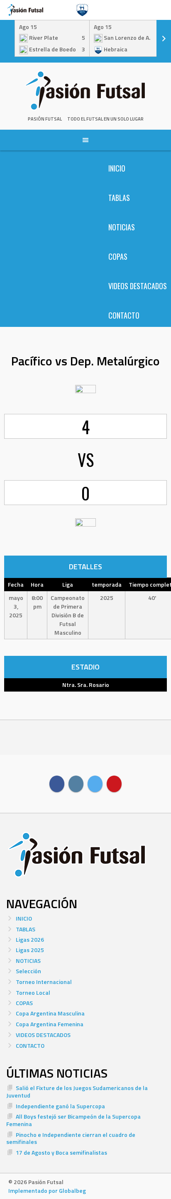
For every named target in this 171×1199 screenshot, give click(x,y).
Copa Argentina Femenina (49, 1024)
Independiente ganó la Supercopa (60, 1106)
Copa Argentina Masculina (50, 1013)
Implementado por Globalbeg (47, 1190)
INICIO (116, 168)
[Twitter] (95, 784)
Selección (28, 971)
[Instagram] (75, 784)
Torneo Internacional (44, 981)
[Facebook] (56, 784)
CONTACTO (123, 315)
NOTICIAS (121, 227)
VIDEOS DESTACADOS (137, 285)
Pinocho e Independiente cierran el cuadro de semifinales (70, 1138)
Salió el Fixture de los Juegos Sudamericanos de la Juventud (77, 1091)
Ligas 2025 (30, 949)
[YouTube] (114, 784)
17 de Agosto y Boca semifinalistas (61, 1152)
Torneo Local (33, 992)
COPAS (117, 256)
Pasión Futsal (45, 119)
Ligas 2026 (30, 939)
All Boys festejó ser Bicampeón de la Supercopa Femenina (73, 1120)
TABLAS (119, 197)
